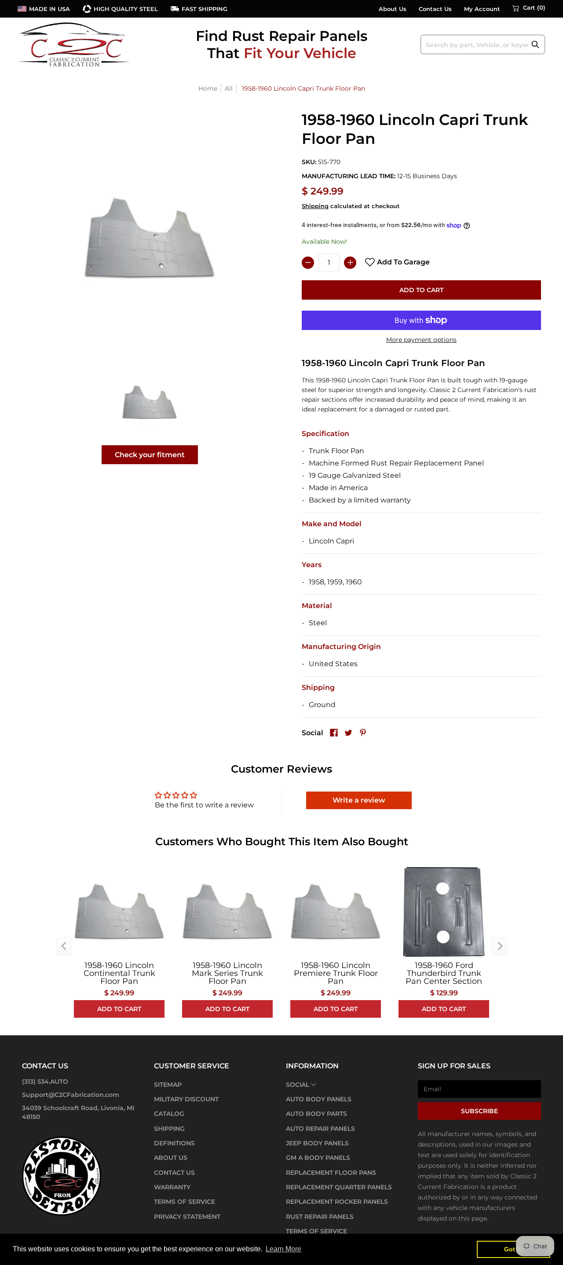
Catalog (169, 1114)
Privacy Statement (187, 1217)
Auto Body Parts (316, 1114)
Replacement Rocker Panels (337, 1202)
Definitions (174, 1143)
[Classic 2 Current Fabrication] (75, 44)
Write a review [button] (359, 800)
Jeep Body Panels (317, 1143)
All (229, 88)
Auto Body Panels (318, 1099)
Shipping (315, 206)
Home (207, 88)
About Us (392, 9)
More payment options (421, 340)
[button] (528, 7)
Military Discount (186, 1099)
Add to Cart (421, 290)
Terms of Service (184, 1202)
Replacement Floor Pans (331, 1173)
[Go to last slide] (63, 946)
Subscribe (479, 1111)
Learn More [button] (283, 1249)
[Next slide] (499, 946)
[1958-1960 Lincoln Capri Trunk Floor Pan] (149, 401)
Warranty (172, 1187)
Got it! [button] (513, 1249)
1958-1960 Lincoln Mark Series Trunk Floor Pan (227, 973)
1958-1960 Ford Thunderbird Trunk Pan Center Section (444, 973)
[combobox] (482, 44)
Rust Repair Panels (320, 1217)
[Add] (350, 263)
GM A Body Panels (318, 1158)
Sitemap (168, 1085)
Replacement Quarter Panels (339, 1187)
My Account (482, 9)
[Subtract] (308, 263)
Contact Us (435, 9)
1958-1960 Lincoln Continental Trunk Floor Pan (119, 973)
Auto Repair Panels (320, 1129)
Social (297, 1085)
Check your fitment (150, 455)
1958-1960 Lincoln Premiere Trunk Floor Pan (336, 973)
